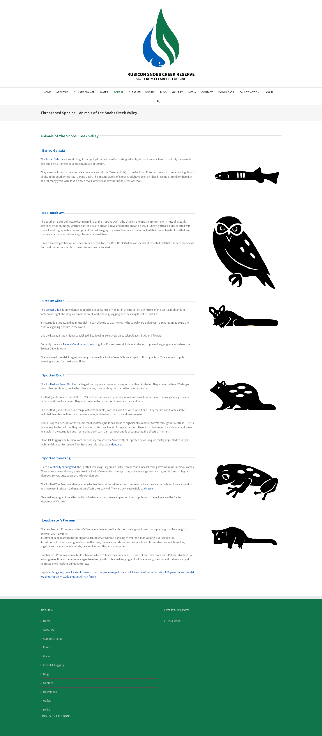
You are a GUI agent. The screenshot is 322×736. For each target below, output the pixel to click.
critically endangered (63, 467)
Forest (46, 647)
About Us (48, 629)
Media (46, 709)
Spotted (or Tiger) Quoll (60, 384)
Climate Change (52, 638)
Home (46, 621)
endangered (115, 444)
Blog (46, 674)
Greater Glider (54, 310)
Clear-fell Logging (53, 665)
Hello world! (174, 621)
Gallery (47, 700)
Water (46, 656)
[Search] (158, 100)
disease (148, 488)
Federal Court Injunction (77, 344)
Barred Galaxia (54, 159)
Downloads (50, 692)
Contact (48, 683)
